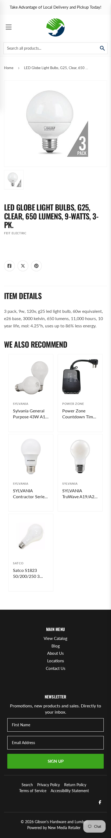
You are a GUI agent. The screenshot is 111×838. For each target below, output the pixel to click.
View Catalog (55, 638)
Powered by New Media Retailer (54, 827)
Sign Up (56, 761)
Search (27, 784)
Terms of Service (32, 790)
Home (8, 68)
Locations (55, 660)
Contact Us (55, 668)
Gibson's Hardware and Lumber (61, 821)
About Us (55, 653)
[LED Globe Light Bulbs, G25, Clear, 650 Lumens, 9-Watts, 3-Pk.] (14, 179)
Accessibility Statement (70, 790)
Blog (55, 645)
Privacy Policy (48, 784)
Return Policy (75, 784)
